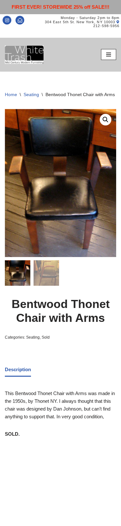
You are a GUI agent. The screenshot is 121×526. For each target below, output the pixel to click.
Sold (46, 337)
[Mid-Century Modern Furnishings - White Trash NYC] (24, 54)
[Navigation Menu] (108, 54)
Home (11, 94)
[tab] (18, 370)
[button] (105, 119)
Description (18, 369)
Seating (31, 94)
